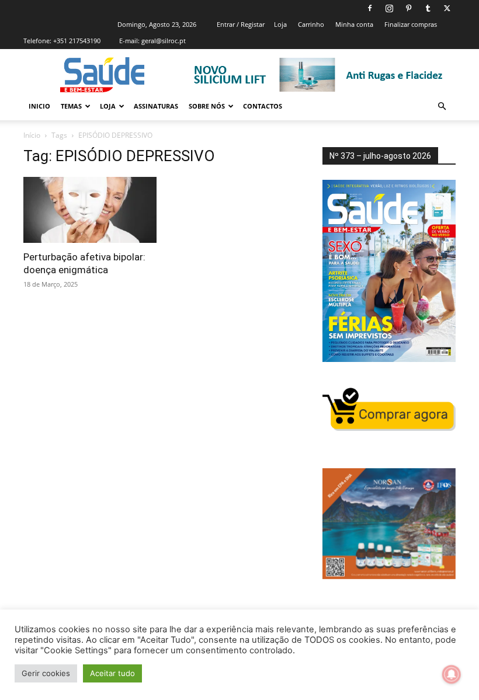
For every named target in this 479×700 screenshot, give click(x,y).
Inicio (39, 106)
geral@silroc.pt (163, 40)
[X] (447, 8)
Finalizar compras (410, 24)
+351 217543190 (76, 40)
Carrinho (311, 24)
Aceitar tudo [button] (112, 673)
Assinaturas (156, 106)
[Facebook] (370, 8)
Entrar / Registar (241, 24)
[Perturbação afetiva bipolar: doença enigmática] (90, 210)
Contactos (262, 106)
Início (31, 135)
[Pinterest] (408, 8)
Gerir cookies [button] (46, 673)
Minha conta (354, 24)
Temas (71, 106)
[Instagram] (389, 8)
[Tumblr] (427, 8)
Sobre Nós (207, 106)
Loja (280, 24)
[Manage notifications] (451, 674)
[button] (442, 106)
